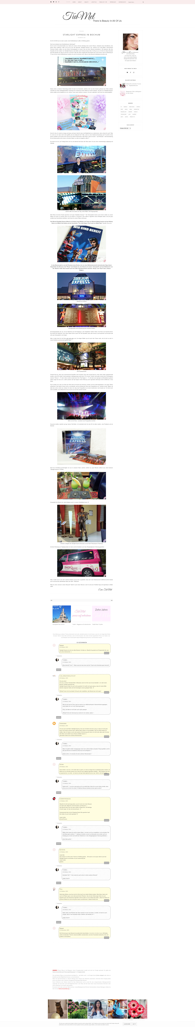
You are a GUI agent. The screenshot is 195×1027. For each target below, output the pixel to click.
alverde (134, 114)
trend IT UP (132, 116)
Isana (130, 109)
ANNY (122, 116)
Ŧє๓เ (61, 889)
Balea (126, 109)
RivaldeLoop (123, 111)
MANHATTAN (136, 109)
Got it (134, 1024)
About (80, 2)
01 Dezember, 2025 (64, 930)
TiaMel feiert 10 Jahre (97, 624)
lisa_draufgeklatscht (68, 676)
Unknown (63, 723)
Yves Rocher (123, 114)
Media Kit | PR (103, 2)
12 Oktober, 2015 (67, 662)
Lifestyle (94, 2)
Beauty (87, 2)
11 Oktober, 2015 (64, 801)
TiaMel (65, 660)
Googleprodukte (81, 972)
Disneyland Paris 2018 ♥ (58, 624)
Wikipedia (109, 223)
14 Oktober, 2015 (64, 891)
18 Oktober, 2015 (67, 872)
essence (125, 106)
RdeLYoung (131, 106)
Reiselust (81, 31)
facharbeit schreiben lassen (96, 933)
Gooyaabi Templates (141, 1019)
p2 (121, 106)
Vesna (62, 764)
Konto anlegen (100, 975)
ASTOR (126, 116)
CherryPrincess (65, 799)
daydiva (62, 850)
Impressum (113, 2)
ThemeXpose (131, 1019)
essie (122, 109)
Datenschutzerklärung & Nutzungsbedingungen (64, 972)
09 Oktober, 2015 (64, 647)
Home (74, 2)
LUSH (129, 114)
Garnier (130, 111)
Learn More (127, 1024)
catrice (138, 106)
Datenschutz (122, 2)
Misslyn (135, 111)
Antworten (107, 653)
